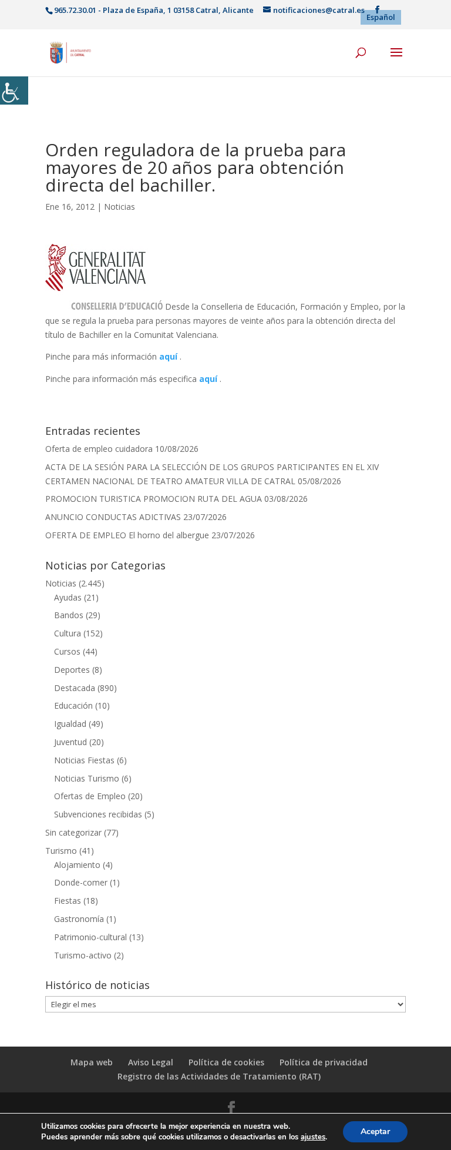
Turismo (61, 850)
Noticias (119, 206)
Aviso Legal (150, 1062)
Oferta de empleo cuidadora (99, 448)
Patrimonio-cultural (90, 937)
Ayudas (68, 597)
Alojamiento (77, 864)
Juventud (70, 741)
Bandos (68, 615)
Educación (73, 705)
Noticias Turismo (86, 778)
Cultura (67, 633)
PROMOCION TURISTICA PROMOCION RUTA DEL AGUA (153, 498)
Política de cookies (226, 1062)
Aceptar (375, 1131)
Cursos (67, 651)
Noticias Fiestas (84, 760)
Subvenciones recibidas (98, 814)
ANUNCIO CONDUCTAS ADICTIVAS (113, 516)
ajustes (313, 1137)
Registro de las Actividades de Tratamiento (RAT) (219, 1076)
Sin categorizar (73, 832)
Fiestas (67, 900)
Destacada (74, 687)
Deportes (72, 669)
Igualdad (70, 723)
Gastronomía (79, 918)
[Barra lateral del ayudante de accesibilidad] (14, 90)
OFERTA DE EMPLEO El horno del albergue (127, 535)
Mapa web (91, 1062)
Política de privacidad (324, 1062)
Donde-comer (80, 882)
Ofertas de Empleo (90, 796)
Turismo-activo (83, 955)
